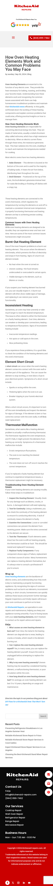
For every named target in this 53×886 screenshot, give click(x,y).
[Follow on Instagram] (18, 883)
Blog (29, 74)
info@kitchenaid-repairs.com (21, 794)
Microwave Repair (14, 824)
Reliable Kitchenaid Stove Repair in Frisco (23, 735)
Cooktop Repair (13, 810)
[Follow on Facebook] (7, 883)
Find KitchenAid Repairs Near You (26, 19)
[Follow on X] (13, 883)
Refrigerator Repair (15, 817)
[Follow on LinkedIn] (24, 883)
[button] (48, 792)
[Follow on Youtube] (29, 883)
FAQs (8, 791)
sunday (11, 74)
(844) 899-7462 (41, 38)
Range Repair (12, 821)
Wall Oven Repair (14, 814)
